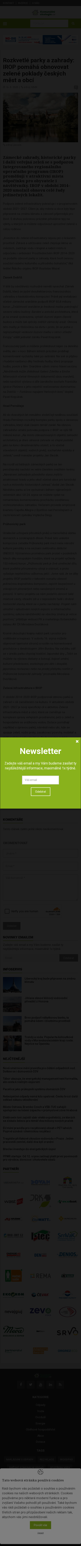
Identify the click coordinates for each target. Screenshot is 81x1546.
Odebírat (40, 791)
